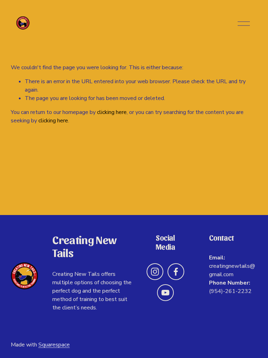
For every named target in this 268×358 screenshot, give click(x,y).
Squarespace (54, 345)
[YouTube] (165, 292)
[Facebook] (176, 271)
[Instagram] (155, 271)
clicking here (112, 112)
